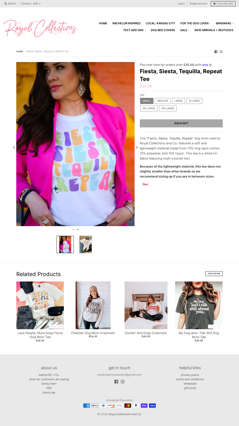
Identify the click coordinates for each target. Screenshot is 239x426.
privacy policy (190, 375)
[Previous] (14, 147)
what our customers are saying (49, 379)
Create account (198, 3)
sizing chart (49, 383)
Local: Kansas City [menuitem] (160, 23)
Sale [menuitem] (183, 30)
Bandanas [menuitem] (223, 23)
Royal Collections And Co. (125, 414)
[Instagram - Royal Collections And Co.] (221, 51)
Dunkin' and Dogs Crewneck (146, 333)
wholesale (190, 383)
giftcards (190, 388)
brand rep (49, 392)
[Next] (137, 147)
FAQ (49, 388)
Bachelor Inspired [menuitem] (126, 23)
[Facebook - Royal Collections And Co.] (215, 51)
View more (214, 273)
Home (19, 51)
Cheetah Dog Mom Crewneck (93, 333)
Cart (225, 3)
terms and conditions (190, 379)
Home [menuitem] (103, 23)
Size (142, 95)
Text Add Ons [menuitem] (133, 30)
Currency (26, 3)
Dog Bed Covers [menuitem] (163, 30)
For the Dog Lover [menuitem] (194, 23)
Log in (181, 3)
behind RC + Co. (49, 375)
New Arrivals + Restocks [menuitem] (214, 30)
